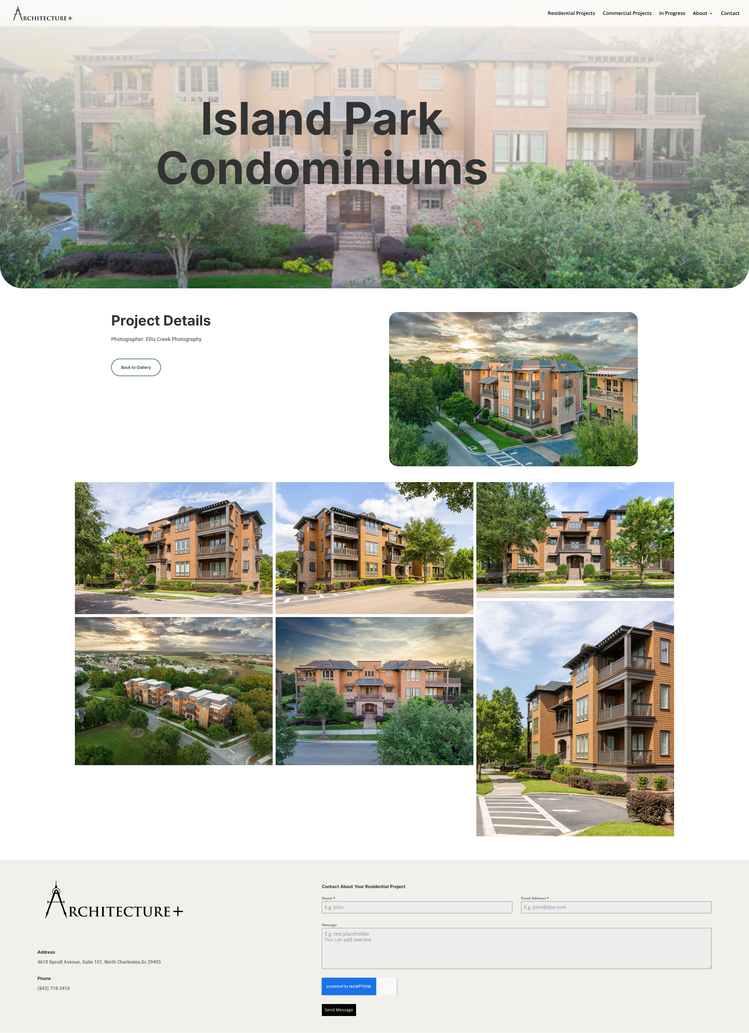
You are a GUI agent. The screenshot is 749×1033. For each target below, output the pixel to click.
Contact (730, 13)
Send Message (339, 1010)
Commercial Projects (627, 13)
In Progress (672, 13)
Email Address (535, 898)
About (700, 13)
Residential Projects (571, 13)
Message (329, 924)
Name (328, 898)
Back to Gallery (136, 367)
